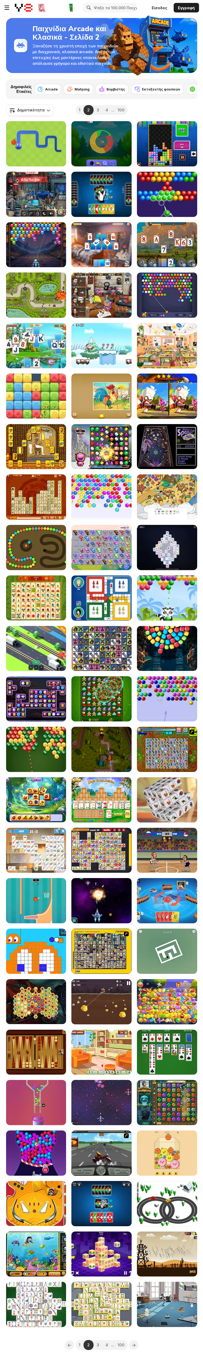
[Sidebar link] (7, 7)
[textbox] (30, 110)
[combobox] (30, 110)
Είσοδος (159, 8)
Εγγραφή (186, 8)
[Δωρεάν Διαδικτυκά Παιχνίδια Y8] (24, 8)
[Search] (88, 7)
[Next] (189, 87)
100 (121, 109)
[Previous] (69, 1345)
